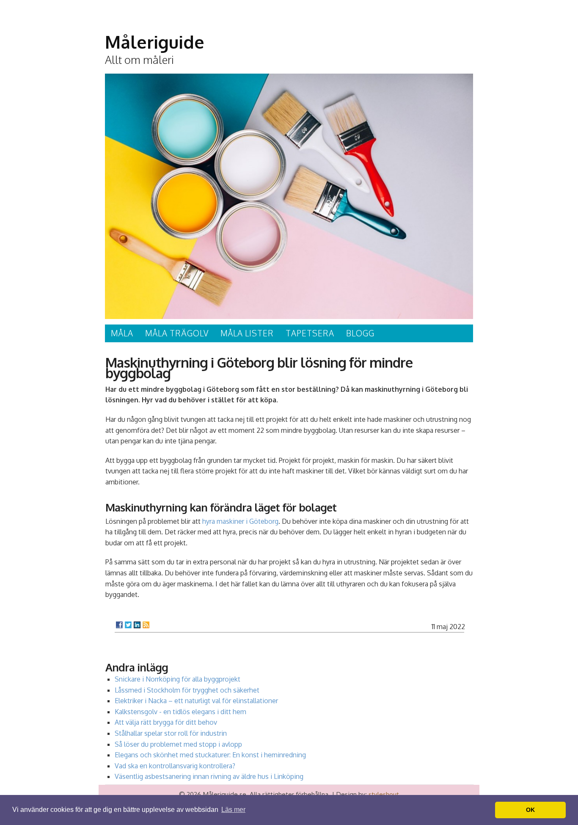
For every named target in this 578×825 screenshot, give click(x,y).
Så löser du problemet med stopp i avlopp (178, 744)
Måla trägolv (177, 333)
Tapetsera (310, 333)
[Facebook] (119, 625)
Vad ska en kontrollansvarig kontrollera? (175, 766)
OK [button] (530, 809)
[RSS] (146, 625)
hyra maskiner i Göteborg (240, 521)
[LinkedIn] (137, 625)
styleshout (384, 794)
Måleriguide (154, 42)
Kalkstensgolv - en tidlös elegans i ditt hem (180, 711)
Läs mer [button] (233, 809)
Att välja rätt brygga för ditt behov (166, 722)
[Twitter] (128, 625)
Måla (122, 333)
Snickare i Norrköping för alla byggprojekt (177, 679)
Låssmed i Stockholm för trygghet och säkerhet (187, 690)
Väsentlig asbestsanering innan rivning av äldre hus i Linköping (209, 776)
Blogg (360, 333)
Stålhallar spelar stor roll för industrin (171, 733)
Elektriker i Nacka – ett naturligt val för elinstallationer (196, 700)
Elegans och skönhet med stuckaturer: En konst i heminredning (210, 755)
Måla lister (247, 333)
